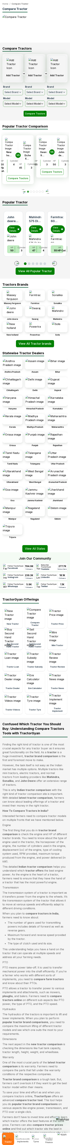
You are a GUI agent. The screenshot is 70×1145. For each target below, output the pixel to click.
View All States (35, 548)
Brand (6, 86)
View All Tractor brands (35, 343)
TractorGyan (42, 1096)
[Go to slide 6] (44, 263)
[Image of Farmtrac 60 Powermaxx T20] (57, 238)
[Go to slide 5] (41, 263)
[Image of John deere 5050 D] (13, 238)
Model (6, 98)
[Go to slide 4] (37, 263)
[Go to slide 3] (33, 263)
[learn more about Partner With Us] (62, 1136)
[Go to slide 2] (29, 263)
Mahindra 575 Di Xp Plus (36, 221)
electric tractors (29, 773)
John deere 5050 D (12, 221)
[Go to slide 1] (25, 263)
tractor (52, 752)
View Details (12, 229)
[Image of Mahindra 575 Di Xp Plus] (35, 238)
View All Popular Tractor (35, 271)
